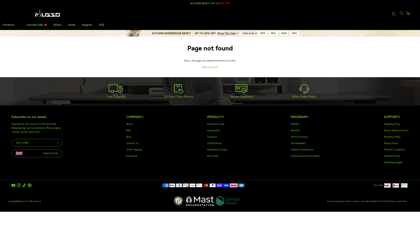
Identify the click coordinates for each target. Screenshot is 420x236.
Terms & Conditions (394, 149)
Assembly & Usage (217, 149)
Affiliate (295, 124)
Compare (212, 137)
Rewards (295, 130)
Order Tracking (134, 149)
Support (87, 24)
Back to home (210, 67)
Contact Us (132, 143)
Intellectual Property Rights (305, 156)
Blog (128, 137)
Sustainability (298, 143)
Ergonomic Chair (216, 124)
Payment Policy (392, 156)
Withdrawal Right (393, 162)
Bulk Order (213, 156)
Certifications (214, 143)
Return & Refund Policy (396, 130)
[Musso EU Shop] (47, 13)
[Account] (393, 13)
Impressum (131, 156)
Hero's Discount (299, 137)
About (129, 124)
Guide (71, 24)
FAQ (101, 24)
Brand (57, 24)
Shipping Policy (392, 124)
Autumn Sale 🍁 (37, 24)
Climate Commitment (302, 149)
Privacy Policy (391, 143)
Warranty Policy (392, 137)
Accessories (213, 130)
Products (9, 24)
